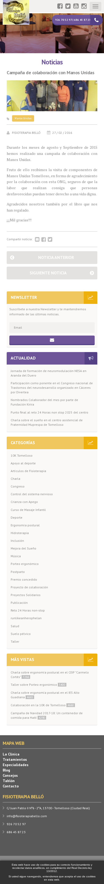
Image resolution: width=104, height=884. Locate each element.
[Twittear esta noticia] (50, 240)
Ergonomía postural (25, 525)
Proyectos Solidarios (26, 595)
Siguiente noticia (48, 272)
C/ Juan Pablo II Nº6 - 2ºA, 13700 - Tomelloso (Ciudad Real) (48, 808)
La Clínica (11, 754)
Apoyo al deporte (23, 463)
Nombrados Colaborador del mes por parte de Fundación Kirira (44, 402)
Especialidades (16, 764)
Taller (15, 641)
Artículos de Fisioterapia (28, 471)
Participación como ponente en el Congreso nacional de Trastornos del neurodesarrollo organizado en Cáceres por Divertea (52, 387)
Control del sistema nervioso (32, 494)
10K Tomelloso (22, 455)
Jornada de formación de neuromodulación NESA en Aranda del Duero (48, 373)
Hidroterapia (20, 533)
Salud (15, 626)
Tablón (9, 780)
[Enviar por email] (37, 240)
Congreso (18, 486)
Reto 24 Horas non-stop (28, 610)
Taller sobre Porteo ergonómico (38, 685)
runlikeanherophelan (26, 618)
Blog (6, 770)
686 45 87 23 (16, 832)
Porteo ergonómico (25, 564)
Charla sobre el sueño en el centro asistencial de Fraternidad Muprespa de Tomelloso (47, 422)
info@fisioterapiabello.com (27, 816)
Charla (15, 479)
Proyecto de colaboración (29, 587)
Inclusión (17, 541)
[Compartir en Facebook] (43, 240)
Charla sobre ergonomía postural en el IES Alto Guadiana (45, 695)
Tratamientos (15, 759)
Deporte (16, 517)
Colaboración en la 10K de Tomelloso (42, 705)
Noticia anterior (56, 257)
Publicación (19, 603)
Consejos (10, 775)
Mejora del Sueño (23, 548)
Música (16, 556)
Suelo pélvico (21, 634)
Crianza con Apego (24, 502)
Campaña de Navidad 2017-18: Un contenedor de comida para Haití (47, 715)
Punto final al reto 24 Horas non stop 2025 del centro (49, 412)
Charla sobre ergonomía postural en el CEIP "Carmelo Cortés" (50, 674)
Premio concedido (24, 579)
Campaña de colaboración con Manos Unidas (50, 72)
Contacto (11, 786)
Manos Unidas (23, 118)
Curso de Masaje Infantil (28, 510)
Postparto (18, 572)
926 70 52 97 (16, 824)
